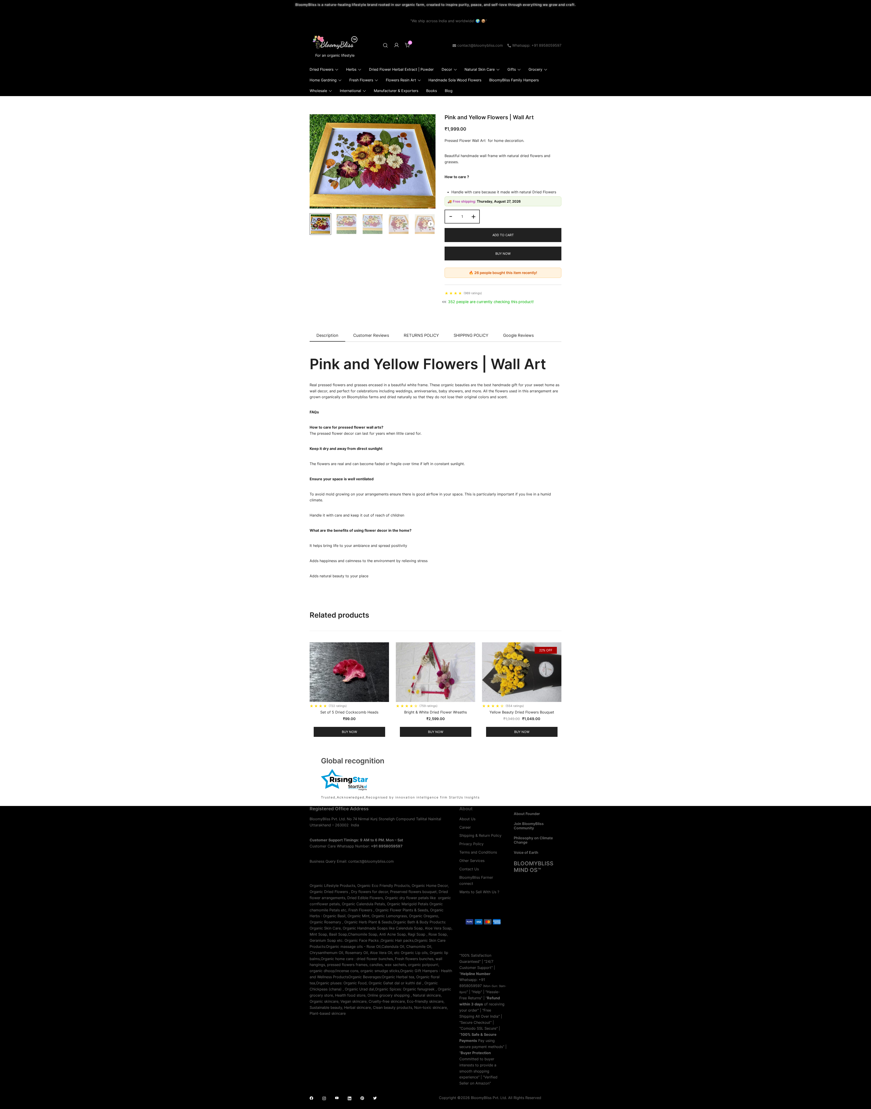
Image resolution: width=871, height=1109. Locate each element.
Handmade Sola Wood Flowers (454, 80)
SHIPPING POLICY (471, 335)
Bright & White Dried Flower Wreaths (435, 712)
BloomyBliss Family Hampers (514, 80)
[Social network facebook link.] (311, 1097)
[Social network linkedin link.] (349, 1097)
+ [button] (473, 216)
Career (465, 827)
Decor (447, 69)
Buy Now (503, 253)
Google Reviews (518, 335)
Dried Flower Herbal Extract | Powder (401, 69)
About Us (467, 819)
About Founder (527, 813)
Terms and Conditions (478, 852)
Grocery (535, 69)
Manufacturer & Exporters (396, 90)
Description (327, 335)
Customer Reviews (371, 335)
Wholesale (318, 90)
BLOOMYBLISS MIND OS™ (533, 866)
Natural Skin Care (480, 69)
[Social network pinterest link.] (362, 1097)
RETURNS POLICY (421, 335)
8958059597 (470, 985)
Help (477, 992)
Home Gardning (323, 80)
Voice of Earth (526, 852)
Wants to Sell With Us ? (479, 892)
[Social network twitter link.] (375, 1097)
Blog (449, 90)
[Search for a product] (385, 45)
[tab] (327, 336)
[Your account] (396, 45)
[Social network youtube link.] (337, 1097)
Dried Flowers (321, 69)
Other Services (471, 860)
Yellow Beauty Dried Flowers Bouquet (521, 712)
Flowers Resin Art (401, 80)
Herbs (351, 69)
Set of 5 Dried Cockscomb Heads (349, 712)
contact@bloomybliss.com (480, 45)
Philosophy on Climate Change (533, 840)
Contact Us (469, 869)
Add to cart (503, 235)
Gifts (511, 69)
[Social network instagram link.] (324, 1097)
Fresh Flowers (361, 80)
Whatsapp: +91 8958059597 (536, 45)
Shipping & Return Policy (480, 835)
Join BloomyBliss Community (529, 825)
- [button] (451, 216)
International (350, 90)
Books (431, 90)
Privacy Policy (471, 844)
